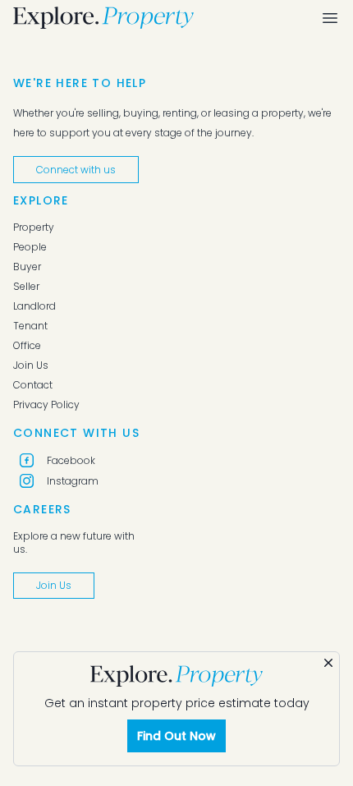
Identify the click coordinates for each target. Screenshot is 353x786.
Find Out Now (176, 736)
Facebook (71, 460)
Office (27, 345)
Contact (33, 385)
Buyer (27, 266)
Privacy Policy (46, 404)
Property (33, 227)
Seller (26, 286)
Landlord (34, 306)
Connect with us (76, 170)
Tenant (30, 326)
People (30, 247)
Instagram (73, 481)
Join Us (30, 365)
